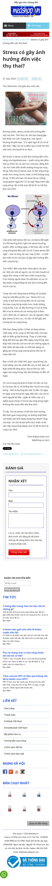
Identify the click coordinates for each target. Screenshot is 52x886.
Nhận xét (36, 79)
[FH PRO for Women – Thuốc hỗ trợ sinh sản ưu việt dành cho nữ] (10, 797)
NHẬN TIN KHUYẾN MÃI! (17, 578)
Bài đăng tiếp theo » (33, 454)
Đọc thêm (7, 621)
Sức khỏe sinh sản (20, 39)
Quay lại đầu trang (38, 823)
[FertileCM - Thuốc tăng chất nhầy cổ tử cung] (24, 811)
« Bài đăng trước (11, 454)
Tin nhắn (13, 511)
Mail (10, 501)
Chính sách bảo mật (14, 754)
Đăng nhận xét (19, 552)
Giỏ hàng (36, 25)
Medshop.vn (33, 834)
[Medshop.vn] (26, 12)
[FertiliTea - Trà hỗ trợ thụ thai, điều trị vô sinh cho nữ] (39, 811)
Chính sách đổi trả (13, 747)
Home (6, 39)
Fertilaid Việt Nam (13, 721)
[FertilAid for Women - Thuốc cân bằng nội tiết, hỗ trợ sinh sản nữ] (10, 811)
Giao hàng (9, 708)
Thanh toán (9, 715)
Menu (11, 25)
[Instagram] (22, 772)
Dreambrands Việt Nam (15, 728)
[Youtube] (16, 772)
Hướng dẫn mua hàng (15, 741)
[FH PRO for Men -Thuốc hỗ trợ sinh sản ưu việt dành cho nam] (24, 797)
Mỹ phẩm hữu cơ (12, 734)
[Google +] (11, 772)
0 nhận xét (22, 79)
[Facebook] (5, 772)
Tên (10, 490)
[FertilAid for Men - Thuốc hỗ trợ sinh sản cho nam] (39, 797)
